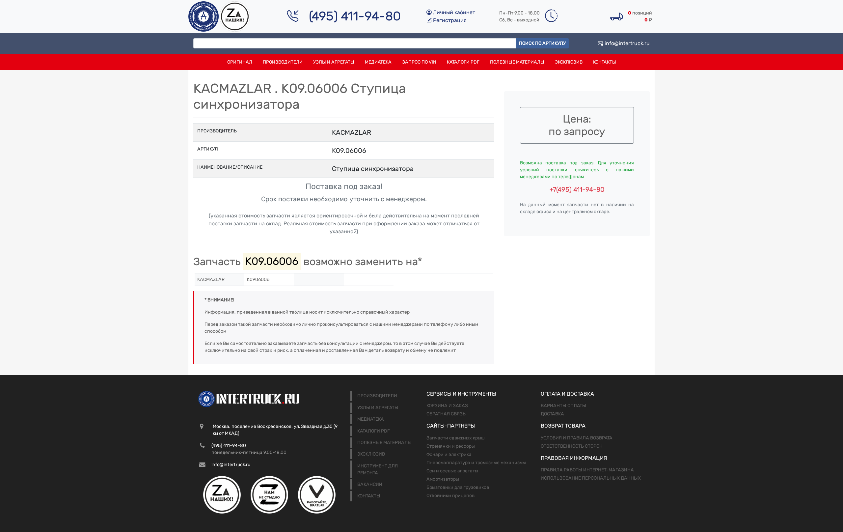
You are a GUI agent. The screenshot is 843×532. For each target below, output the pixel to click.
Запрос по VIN (419, 62)
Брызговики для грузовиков (457, 487)
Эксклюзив (569, 62)
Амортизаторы (442, 479)
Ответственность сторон (572, 446)
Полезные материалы (517, 62)
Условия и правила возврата (576, 438)
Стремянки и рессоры (450, 446)
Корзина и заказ (447, 405)
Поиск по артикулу (542, 43)
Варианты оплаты (563, 405)
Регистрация (449, 20)
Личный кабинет (453, 12)
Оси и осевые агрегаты (452, 471)
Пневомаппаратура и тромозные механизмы (476, 462)
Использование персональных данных (591, 478)
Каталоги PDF (463, 62)
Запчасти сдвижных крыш (455, 438)
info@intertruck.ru (626, 43)
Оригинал (239, 62)
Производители (283, 62)
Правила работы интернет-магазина (587, 470)
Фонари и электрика (449, 454)
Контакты (604, 62)
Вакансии (369, 484)
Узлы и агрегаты (333, 62)
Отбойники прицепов (450, 495)
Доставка (552, 414)
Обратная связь (446, 414)
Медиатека (378, 62)
